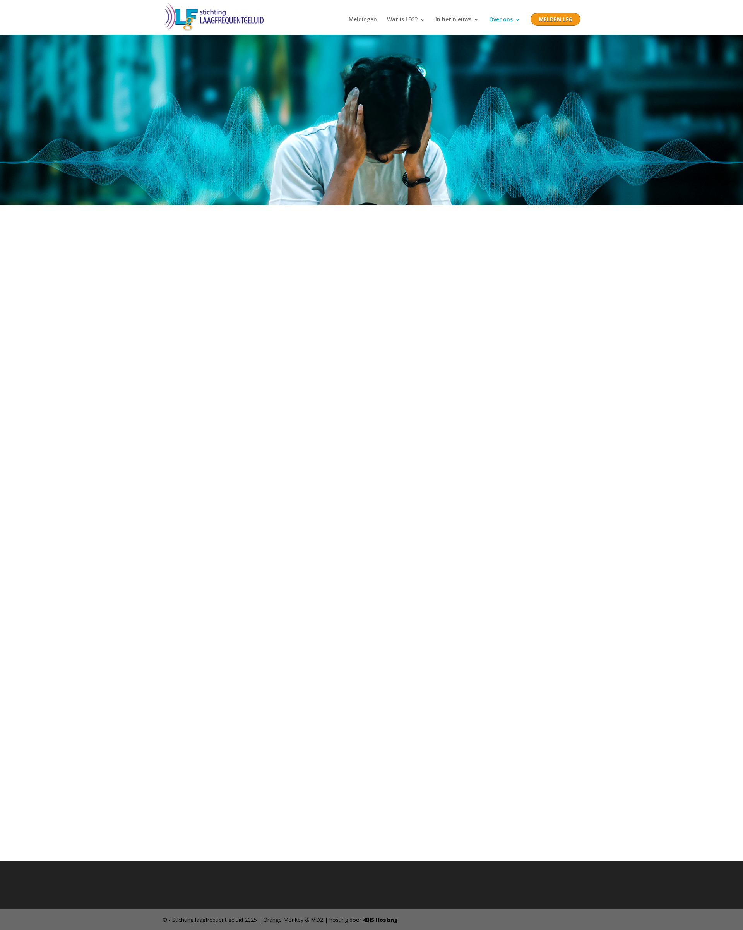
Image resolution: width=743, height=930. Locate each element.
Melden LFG (555, 20)
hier (30, 540)
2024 (19, 425)
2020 (19, 378)
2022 (19, 401)
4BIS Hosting (380, 919)
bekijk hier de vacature (129, 267)
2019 (19, 366)
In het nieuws (453, 20)
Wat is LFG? (402, 20)
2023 (19, 413)
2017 (19, 342)
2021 (19, 390)
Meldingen (363, 20)
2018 (19, 354)
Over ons (501, 20)
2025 (19, 436)
